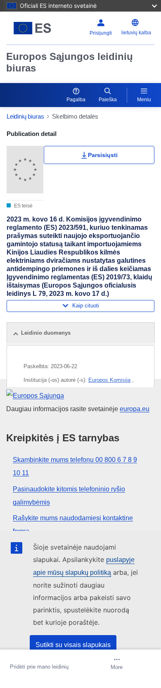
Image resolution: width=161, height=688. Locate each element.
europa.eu (134, 408)
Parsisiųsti (103, 155)
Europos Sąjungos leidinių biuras (69, 62)
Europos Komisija (109, 380)
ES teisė (23, 206)
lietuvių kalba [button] (136, 33)
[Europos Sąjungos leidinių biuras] (32, 28)
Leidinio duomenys (46, 333)
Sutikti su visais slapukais (73, 644)
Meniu (144, 99)
